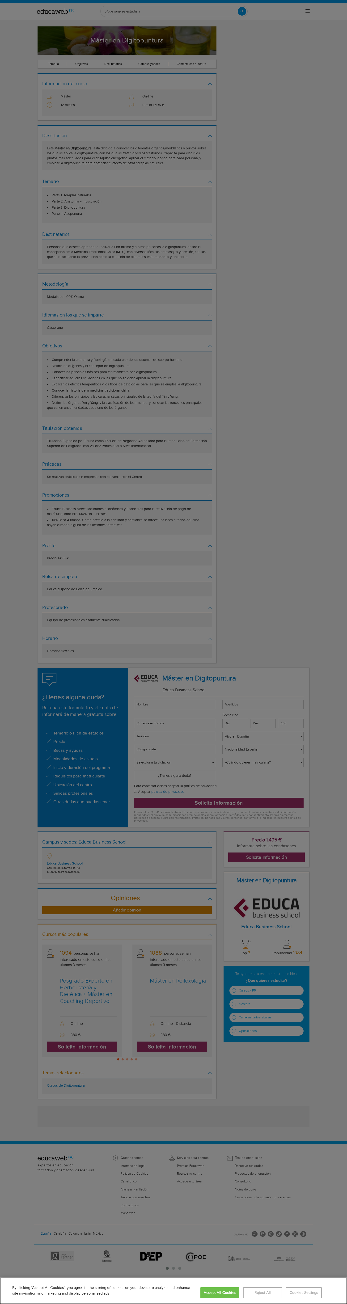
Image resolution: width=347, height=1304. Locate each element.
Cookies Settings (304, 1293)
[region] (173, 1291)
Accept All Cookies (220, 1293)
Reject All (262, 1293)
